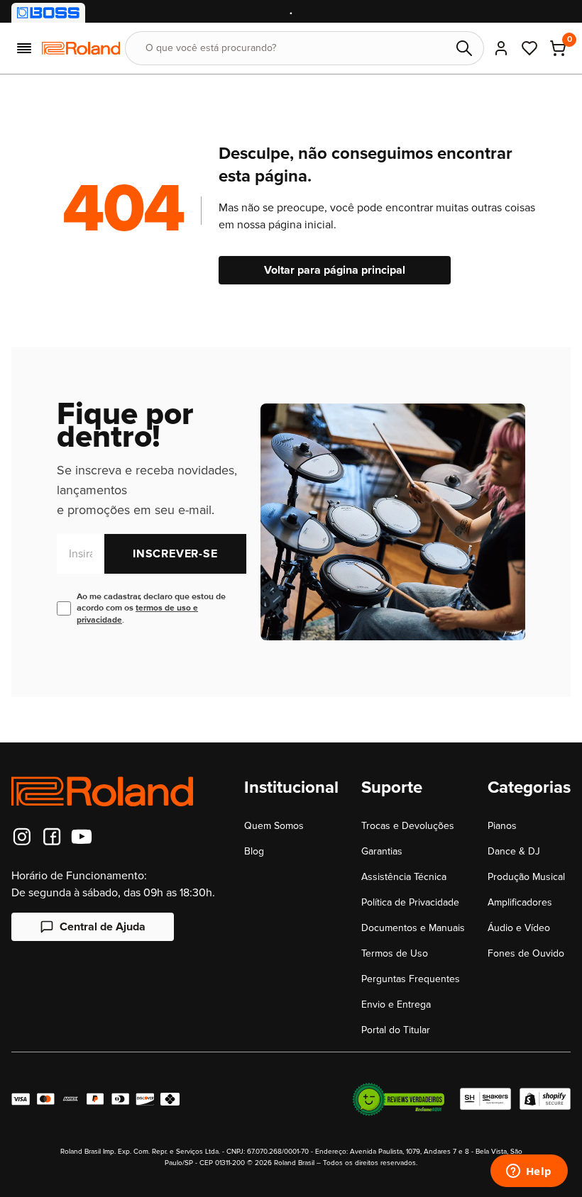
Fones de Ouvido (526, 953)
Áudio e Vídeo (519, 928)
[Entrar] (501, 48)
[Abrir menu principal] (24, 48)
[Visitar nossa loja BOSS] (48, 13)
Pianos (502, 826)
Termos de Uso (394, 953)
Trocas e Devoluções (407, 826)
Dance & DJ (514, 851)
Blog (254, 851)
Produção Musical (526, 877)
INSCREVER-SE (175, 554)
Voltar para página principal (334, 270)
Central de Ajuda (103, 927)
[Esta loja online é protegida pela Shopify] (545, 1099)
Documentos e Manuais (413, 928)
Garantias (381, 851)
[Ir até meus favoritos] (529, 48)
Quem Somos (274, 826)
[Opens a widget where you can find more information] (529, 1172)
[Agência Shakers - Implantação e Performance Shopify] (485, 1099)
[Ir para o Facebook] (51, 836)
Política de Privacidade (410, 902)
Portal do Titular (395, 1030)
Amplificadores (520, 902)
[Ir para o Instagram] (22, 836)
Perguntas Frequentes (410, 979)
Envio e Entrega (396, 1004)
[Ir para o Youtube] (81, 836)
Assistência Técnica (403, 877)
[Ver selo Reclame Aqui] (398, 1099)
